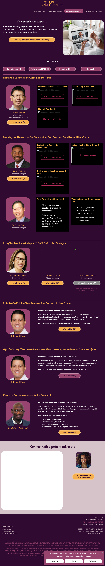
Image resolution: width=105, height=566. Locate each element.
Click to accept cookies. (52, 96)
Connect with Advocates (94, 11)
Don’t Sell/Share (8, 531)
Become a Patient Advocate (91, 531)
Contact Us (98, 517)
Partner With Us (95, 534)
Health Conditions (39, 11)
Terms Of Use (6, 529)
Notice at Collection (9, 533)
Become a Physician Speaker (90, 529)
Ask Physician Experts (73, 11)
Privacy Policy (7, 526)
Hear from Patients (55, 11)
